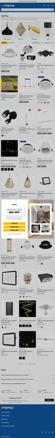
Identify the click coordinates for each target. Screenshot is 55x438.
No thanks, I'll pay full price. (14, 234)
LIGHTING (14, 223)
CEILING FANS (14, 227)
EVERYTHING (14, 230)
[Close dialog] (52, 201)
